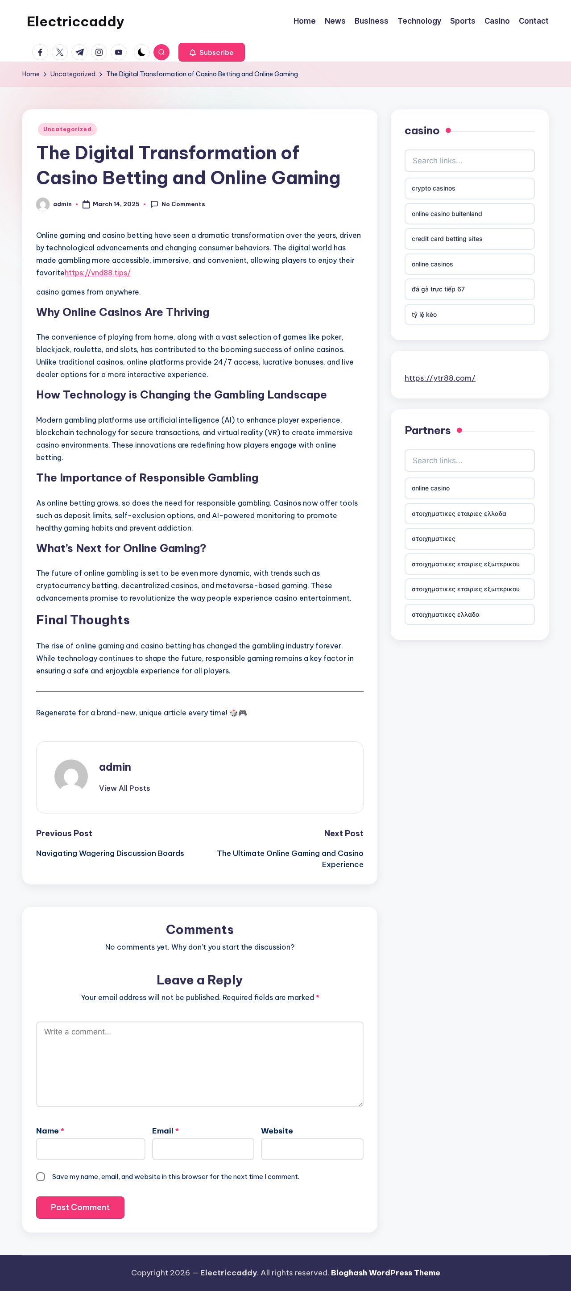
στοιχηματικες (433, 538)
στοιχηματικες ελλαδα (446, 614)
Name (50, 1131)
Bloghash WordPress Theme (385, 1273)
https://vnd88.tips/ (98, 272)
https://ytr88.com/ (440, 377)
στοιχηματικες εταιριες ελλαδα (459, 513)
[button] (211, 52)
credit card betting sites (447, 238)
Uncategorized (67, 129)
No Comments (183, 204)
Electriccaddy (75, 21)
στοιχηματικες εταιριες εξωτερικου (466, 564)
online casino (431, 488)
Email (165, 1131)
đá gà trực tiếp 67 (438, 289)
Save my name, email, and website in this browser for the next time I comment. (175, 1176)
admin (115, 766)
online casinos (432, 264)
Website (277, 1131)
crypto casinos (433, 188)
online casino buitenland (447, 213)
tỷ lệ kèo (424, 314)
